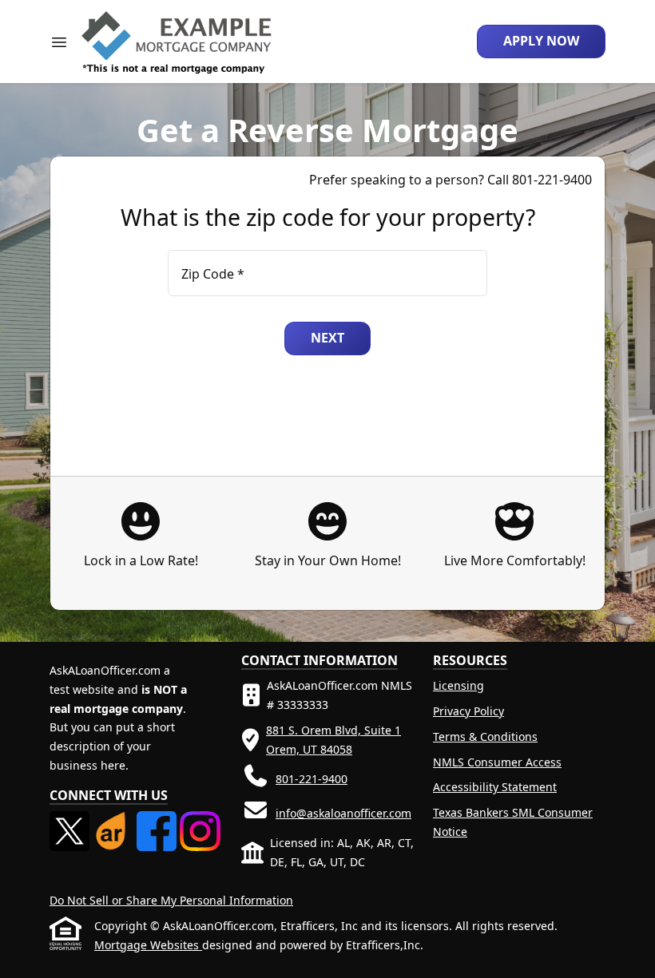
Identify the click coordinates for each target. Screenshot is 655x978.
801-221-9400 (311, 778)
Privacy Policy (468, 711)
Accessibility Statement (495, 786)
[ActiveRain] (114, 820)
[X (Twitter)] (71, 820)
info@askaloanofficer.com (343, 813)
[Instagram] (200, 820)
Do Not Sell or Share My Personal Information (171, 900)
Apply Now (541, 40)
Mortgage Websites (148, 944)
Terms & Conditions (485, 736)
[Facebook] (158, 820)
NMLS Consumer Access (497, 762)
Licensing (458, 685)
